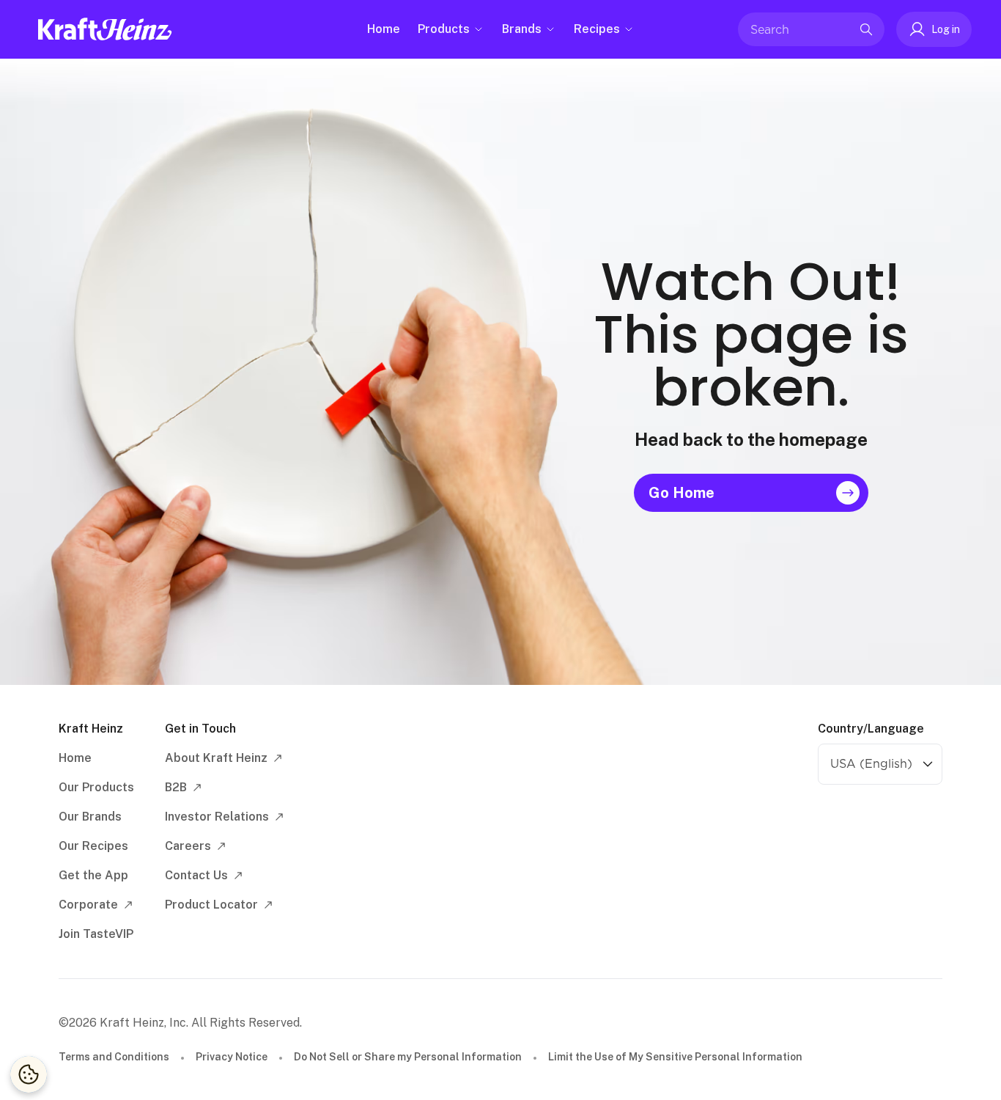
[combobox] (800, 29)
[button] (934, 29)
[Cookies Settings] (28, 1074)
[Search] (866, 29)
